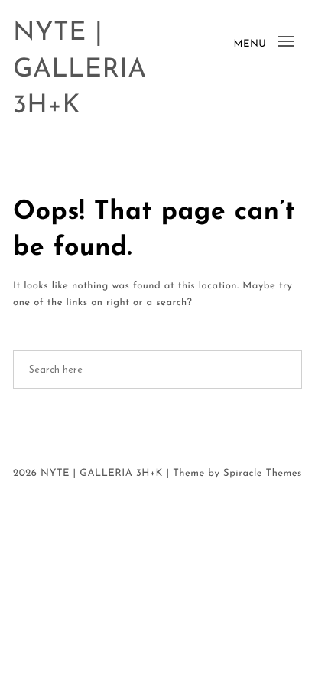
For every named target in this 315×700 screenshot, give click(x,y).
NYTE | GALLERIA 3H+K (79, 69)
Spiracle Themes (262, 474)
